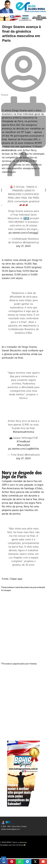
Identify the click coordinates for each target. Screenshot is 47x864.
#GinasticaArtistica (23, 431)
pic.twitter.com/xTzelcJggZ (23, 232)
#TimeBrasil (23, 441)
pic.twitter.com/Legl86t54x (23, 448)
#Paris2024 (23, 444)
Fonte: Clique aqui (12, 578)
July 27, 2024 (23, 245)
